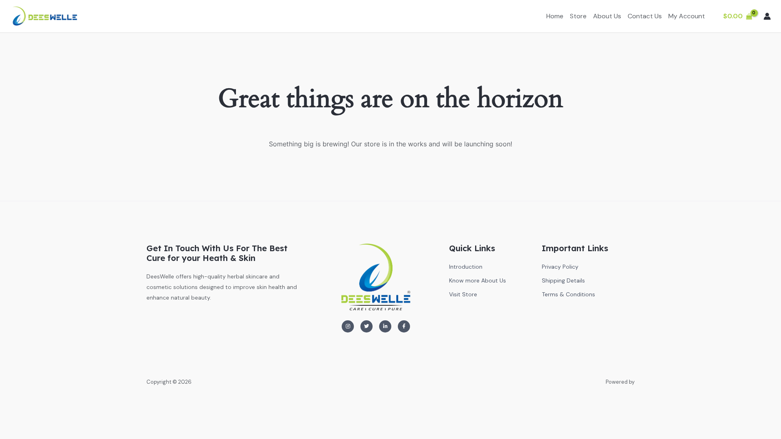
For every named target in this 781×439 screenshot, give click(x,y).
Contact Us (645, 16)
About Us (607, 16)
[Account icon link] (767, 16)
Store (578, 16)
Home (554, 16)
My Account (686, 16)
